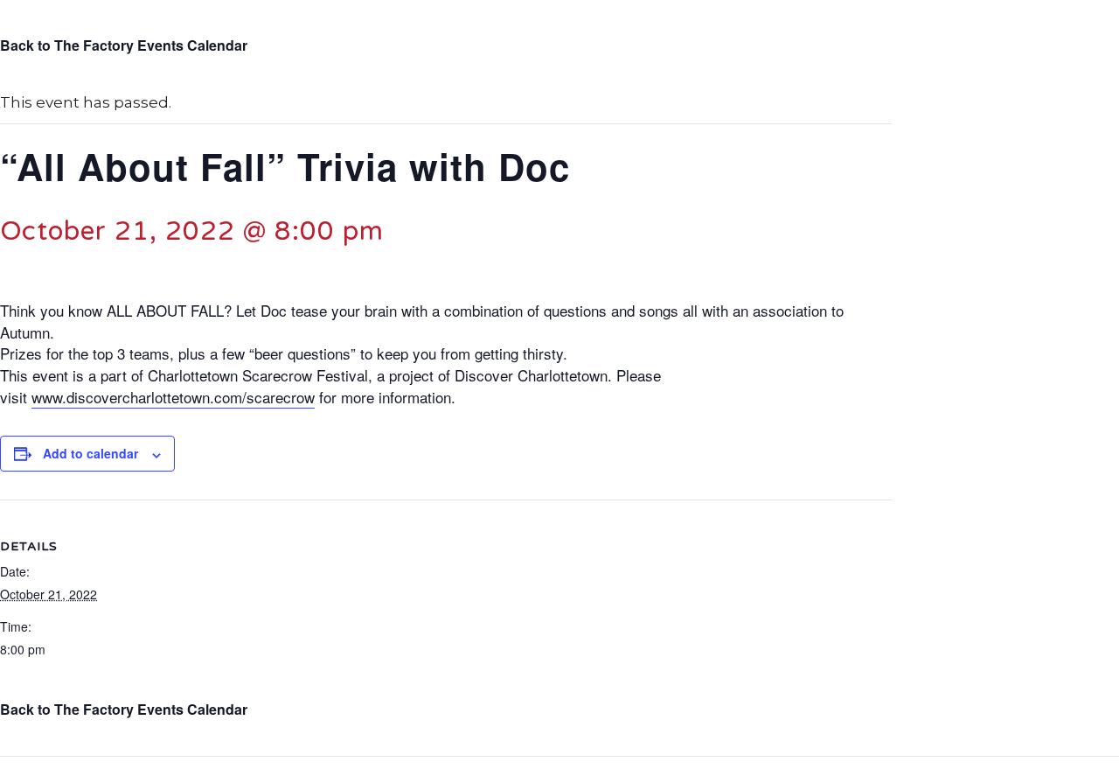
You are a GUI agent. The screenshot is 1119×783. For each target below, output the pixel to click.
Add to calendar (90, 453)
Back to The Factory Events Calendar (123, 45)
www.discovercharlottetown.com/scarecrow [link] (173, 397)
